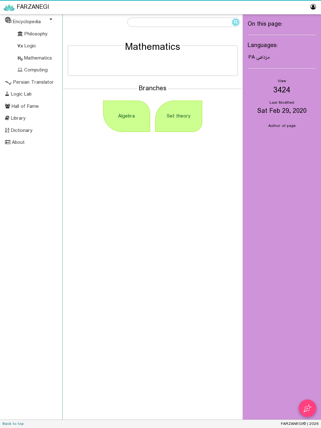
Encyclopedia (26, 22)
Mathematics (37, 58)
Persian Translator (33, 82)
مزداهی (263, 57)
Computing (35, 70)
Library (17, 118)
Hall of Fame (24, 106)
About (17, 142)
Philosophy (35, 34)
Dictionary (21, 130)
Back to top (13, 424)
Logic (29, 46)
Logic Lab (20, 94)
